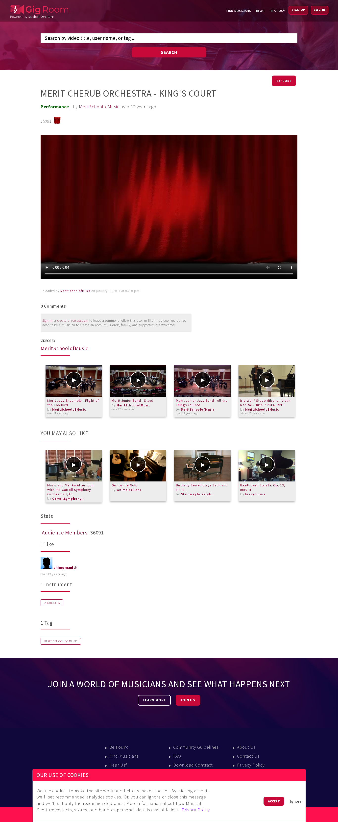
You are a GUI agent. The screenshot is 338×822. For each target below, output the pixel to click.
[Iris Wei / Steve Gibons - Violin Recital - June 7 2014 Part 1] (267, 381)
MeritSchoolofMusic (99, 106)
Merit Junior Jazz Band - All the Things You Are (202, 402)
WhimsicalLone (129, 490)
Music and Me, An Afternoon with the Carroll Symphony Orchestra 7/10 (70, 489)
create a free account (73, 320)
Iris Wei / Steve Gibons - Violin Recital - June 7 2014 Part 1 (265, 402)
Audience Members (65, 533)
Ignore (296, 801)
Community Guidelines (196, 747)
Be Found (119, 747)
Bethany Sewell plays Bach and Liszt (201, 487)
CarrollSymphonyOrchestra (69, 499)
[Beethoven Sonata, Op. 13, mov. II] (267, 465)
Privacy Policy (251, 765)
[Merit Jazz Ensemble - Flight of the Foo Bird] (74, 381)
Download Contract (193, 765)
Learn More (154, 700)
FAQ (177, 756)
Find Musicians (238, 11)
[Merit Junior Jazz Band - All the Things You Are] (202, 381)
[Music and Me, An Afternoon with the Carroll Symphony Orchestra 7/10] (74, 465)
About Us (246, 747)
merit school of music (61, 641)
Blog (260, 11)
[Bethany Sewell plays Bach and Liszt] (202, 465)
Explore (283, 81)
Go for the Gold (125, 485)
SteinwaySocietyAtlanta (198, 494)
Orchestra (52, 603)
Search (169, 52)
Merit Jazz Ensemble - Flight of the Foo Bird (73, 402)
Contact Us (248, 756)
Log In (319, 10)
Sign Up (298, 10)
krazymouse (255, 494)
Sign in (47, 320)
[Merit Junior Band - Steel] (138, 381)
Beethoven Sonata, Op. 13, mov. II (262, 487)
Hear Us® (277, 11)
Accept (274, 801)
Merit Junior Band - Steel (132, 400)
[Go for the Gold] (138, 465)
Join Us (187, 700)
